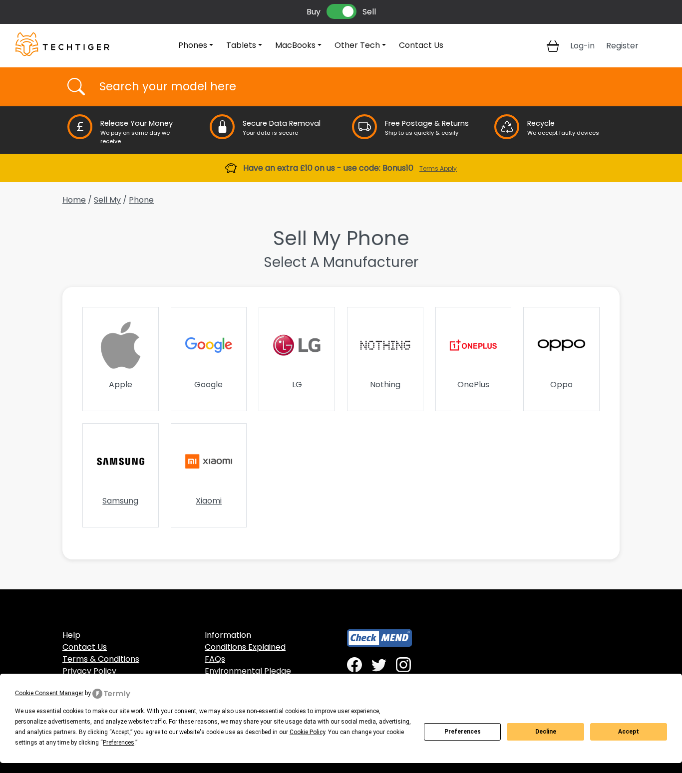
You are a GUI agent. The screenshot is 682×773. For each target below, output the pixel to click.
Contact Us (421, 45)
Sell (369, 11)
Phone (141, 200)
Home (74, 200)
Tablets (241, 45)
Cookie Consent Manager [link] (49, 693)
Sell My (107, 200)
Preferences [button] (118, 742)
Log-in (582, 45)
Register (622, 45)
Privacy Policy (89, 671)
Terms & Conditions (100, 659)
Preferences (462, 731)
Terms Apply (438, 168)
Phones (192, 45)
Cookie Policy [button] (307, 732)
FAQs (215, 659)
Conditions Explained (245, 647)
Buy (314, 11)
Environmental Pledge (248, 671)
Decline (545, 731)
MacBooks (295, 45)
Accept (628, 731)
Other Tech (357, 45)
